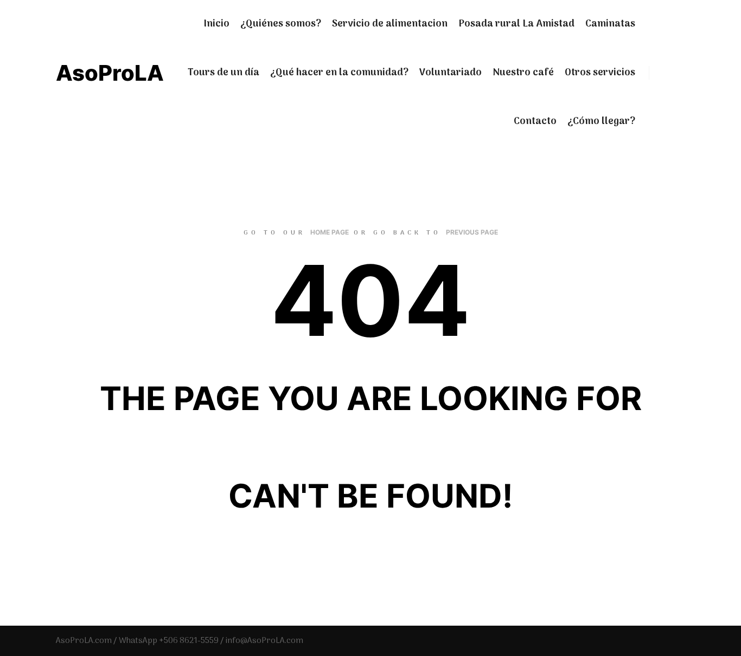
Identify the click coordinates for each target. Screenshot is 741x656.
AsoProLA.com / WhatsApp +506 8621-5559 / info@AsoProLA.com (179, 640)
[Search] (667, 73)
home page (329, 232)
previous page (472, 232)
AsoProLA (110, 73)
